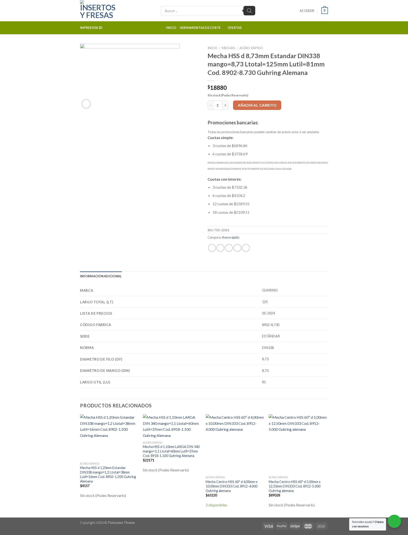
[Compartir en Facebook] (212, 248)
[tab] (101, 276)
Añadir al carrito (257, 105)
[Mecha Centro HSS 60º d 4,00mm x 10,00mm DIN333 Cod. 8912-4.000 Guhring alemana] (235, 443)
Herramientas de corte (200, 28)
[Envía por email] (229, 248)
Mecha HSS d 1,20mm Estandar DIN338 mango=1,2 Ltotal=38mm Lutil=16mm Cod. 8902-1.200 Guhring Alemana (108, 474)
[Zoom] (86, 104)
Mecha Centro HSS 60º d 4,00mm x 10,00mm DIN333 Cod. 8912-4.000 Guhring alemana (231, 486)
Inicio (171, 28)
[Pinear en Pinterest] (237, 248)
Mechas (228, 48)
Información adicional (101, 276)
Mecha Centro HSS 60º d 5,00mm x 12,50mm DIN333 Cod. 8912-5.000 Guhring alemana (294, 486)
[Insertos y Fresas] (103, 10)
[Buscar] (249, 10)
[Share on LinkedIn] (246, 248)
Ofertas (235, 28)
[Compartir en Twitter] (220, 248)
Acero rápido (251, 48)
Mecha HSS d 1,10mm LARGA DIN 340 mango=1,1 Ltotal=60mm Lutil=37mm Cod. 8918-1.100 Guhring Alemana (171, 451)
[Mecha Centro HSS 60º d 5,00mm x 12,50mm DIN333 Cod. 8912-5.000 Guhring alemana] (298, 443)
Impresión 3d (91, 28)
